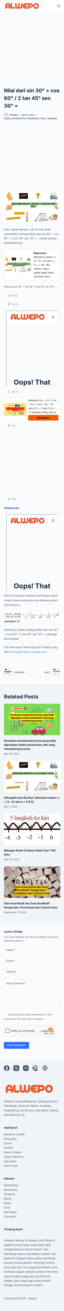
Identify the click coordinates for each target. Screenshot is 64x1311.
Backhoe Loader (14, 1134)
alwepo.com (36, 1240)
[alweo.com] (29, 1088)
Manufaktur (11, 1185)
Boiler (7, 1203)
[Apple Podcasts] (45, 1068)
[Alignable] (35, 1068)
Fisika (7, 118)
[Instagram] (26, 1068)
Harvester (10, 1161)
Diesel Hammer (14, 1156)
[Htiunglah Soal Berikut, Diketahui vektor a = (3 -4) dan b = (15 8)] (32, 776)
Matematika (18, 118)
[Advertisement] (32, 45)
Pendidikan (33, 118)
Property (9, 1194)
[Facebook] (7, 1068)
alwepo (32, 1298)
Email (10, 960)
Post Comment (16, 1045)
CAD (7, 1207)
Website (11, 971)
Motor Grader (13, 1152)
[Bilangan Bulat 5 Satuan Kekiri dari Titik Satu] (32, 829)
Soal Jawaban (48, 118)
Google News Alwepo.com (29, 651)
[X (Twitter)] (16, 1068)
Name (10, 950)
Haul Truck (11, 1165)
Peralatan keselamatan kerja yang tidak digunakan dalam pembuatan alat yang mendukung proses (30, 744)
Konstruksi (10, 1189)
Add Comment (16, 983)
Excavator (10, 1139)
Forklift (8, 1148)
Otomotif (10, 1216)
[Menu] (58, 5)
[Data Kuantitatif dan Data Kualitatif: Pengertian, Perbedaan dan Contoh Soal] (32, 882)
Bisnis (7, 1198)
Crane (8, 1143)
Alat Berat (10, 1212)
